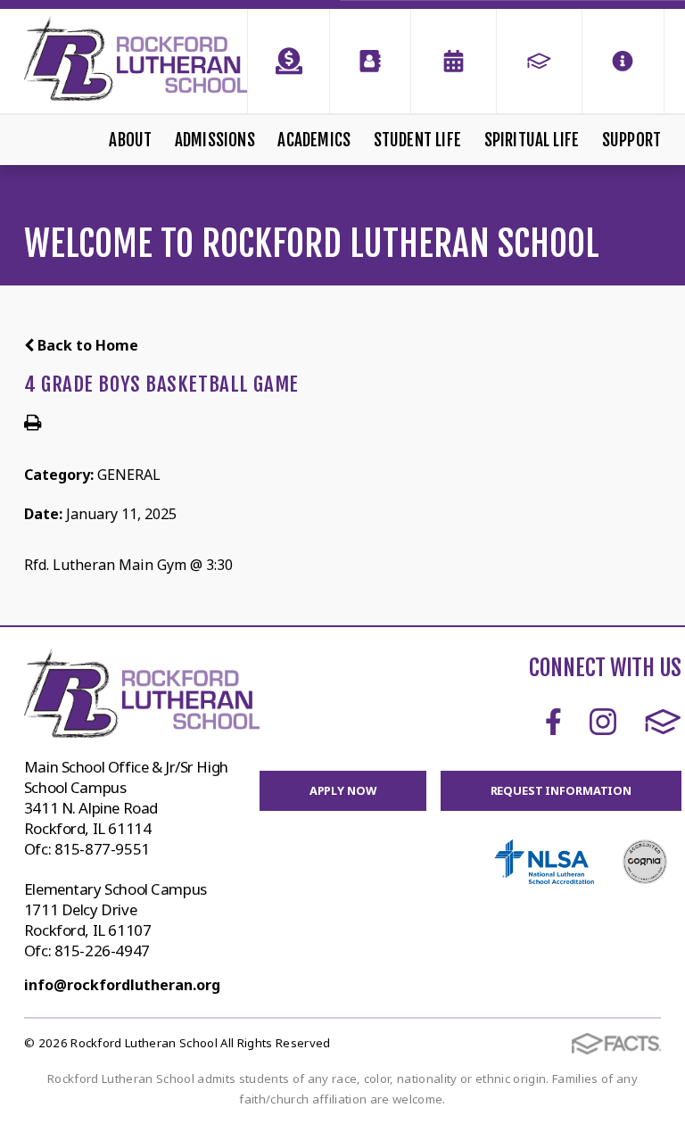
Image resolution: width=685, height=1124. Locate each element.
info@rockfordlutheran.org (122, 985)
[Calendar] (453, 61)
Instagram (602, 721)
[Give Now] (288, 61)
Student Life (417, 140)
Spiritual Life (532, 140)
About (130, 140)
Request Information (561, 790)
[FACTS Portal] (539, 61)
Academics (314, 140)
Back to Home (86, 345)
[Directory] (370, 61)
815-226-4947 (102, 950)
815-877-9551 (102, 849)
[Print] (32, 424)
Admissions (215, 140)
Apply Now (342, 790)
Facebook (553, 721)
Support (631, 140)
